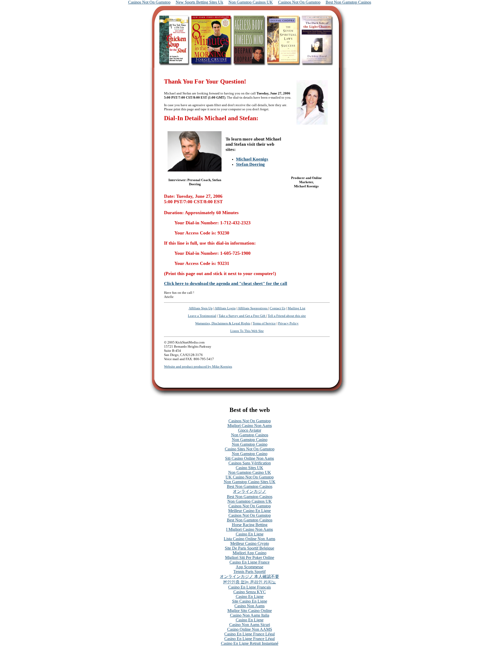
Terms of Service (264, 323)
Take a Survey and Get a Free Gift (242, 316)
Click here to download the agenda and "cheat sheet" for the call (225, 283)
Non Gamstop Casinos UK (249, 501)
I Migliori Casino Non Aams (249, 529)
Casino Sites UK (249, 468)
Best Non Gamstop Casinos (249, 486)
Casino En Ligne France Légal (249, 634)
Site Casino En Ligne (249, 601)
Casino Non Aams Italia (249, 615)
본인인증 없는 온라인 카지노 (249, 582)
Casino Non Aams (249, 606)
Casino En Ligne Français (249, 587)
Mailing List (296, 308)
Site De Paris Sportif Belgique (249, 548)
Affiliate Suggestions (253, 308)
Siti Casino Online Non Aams (249, 458)
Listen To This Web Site (247, 331)
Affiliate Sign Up (201, 308)
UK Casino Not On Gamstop (250, 477)
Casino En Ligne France (249, 562)
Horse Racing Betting (249, 524)
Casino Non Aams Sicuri (249, 624)
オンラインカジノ (249, 491)
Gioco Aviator (249, 430)
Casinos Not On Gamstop (249, 421)
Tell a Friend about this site (287, 316)
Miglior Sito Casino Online (249, 610)
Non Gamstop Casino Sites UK (249, 482)
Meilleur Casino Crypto (249, 543)
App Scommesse (249, 567)
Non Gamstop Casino (249, 439)
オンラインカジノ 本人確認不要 (249, 576)
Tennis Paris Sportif (249, 571)
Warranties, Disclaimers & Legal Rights (222, 323)
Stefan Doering (250, 164)
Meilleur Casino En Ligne (249, 510)
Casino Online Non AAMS (249, 629)
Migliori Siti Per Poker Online (249, 557)
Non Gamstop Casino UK (249, 472)
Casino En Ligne (250, 534)
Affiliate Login (225, 308)
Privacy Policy (288, 323)
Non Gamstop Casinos (249, 435)
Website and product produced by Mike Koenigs (198, 366)
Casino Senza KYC (249, 592)
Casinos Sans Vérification (249, 463)
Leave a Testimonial (202, 316)
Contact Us (277, 308)
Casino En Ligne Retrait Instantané (249, 643)
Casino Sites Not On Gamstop (249, 449)
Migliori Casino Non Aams (249, 425)
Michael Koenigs (252, 159)
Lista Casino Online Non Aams (249, 539)
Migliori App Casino (249, 553)
